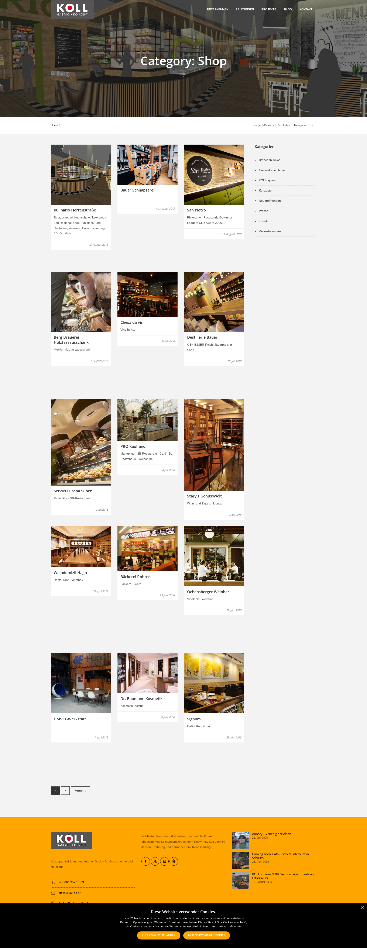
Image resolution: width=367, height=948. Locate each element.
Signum (194, 718)
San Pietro (196, 210)
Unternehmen (217, 9)
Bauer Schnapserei (137, 190)
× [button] (362, 908)
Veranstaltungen (270, 231)
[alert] (183, 925)
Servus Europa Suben (73, 490)
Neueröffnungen (270, 200)
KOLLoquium (268, 180)
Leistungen (245, 9)
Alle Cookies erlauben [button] (158, 935)
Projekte (268, 9)
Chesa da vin (131, 322)
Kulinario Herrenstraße (75, 210)
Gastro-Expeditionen (273, 170)
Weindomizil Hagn (70, 572)
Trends (263, 221)
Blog (288, 9)
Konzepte (265, 190)
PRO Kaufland (132, 446)
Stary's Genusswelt (204, 496)
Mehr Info (236, 926)
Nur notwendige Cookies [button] (206, 935)
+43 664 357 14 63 (71, 882)
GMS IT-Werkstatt (70, 718)
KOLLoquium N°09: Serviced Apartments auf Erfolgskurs (283, 876)
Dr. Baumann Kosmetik (141, 698)
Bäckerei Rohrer (135, 576)
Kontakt (305, 9)
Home (54, 125)
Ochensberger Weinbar (208, 591)
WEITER (79, 790)
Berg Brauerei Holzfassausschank (71, 340)
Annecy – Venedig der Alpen (271, 834)
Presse (263, 211)
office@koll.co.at (69, 892)
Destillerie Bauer (202, 337)
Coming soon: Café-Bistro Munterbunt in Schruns (280, 856)
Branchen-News (269, 160)
